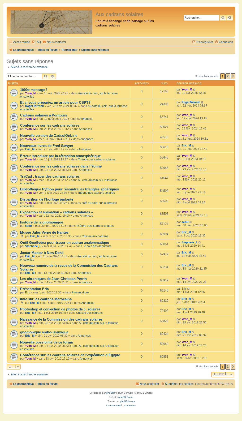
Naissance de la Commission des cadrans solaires (61, 319)
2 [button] (228, 76)
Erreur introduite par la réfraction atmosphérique (60, 156)
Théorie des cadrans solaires (97, 159)
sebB (28, 226)
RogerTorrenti (34, 106)
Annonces (85, 118)
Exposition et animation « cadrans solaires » (56, 212)
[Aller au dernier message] (194, 89)
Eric (27, 292)
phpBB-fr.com (127, 401)
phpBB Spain (125, 397)
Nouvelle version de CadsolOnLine (48, 135)
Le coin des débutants (97, 246)
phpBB (110, 392)
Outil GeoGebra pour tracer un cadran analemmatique (64, 243)
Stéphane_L (33, 246)
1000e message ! (33, 90)
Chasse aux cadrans (95, 236)
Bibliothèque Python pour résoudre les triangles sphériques (69, 189)
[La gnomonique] (51, 21)
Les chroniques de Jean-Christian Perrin (53, 279)
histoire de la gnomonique (41, 222)
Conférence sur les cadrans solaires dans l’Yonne (61, 166)
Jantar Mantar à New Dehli (42, 253)
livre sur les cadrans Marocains (46, 299)
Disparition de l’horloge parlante (46, 199)
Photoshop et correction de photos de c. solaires (60, 309)
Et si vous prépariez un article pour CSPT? (55, 102)
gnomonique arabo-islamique (44, 332)
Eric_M (30, 149)
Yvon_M (30, 93)
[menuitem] (36, 42)
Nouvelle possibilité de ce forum (46, 342)
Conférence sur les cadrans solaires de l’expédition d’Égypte (70, 355)
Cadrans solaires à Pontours (43, 115)
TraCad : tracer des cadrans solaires (50, 176)
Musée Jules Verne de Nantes (44, 232)
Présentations (80, 292)
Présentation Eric (34, 289)
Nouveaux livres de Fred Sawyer (46, 146)
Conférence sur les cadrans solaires (49, 125)
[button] (233, 76)
